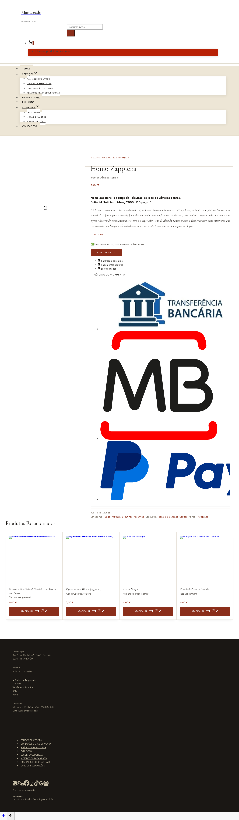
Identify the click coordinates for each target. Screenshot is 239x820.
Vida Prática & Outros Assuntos (110, 157)
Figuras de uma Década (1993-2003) (83, 589)
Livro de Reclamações (33, 765)
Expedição (26, 751)
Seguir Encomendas (32, 754)
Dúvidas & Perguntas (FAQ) (35, 762)
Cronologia (33, 112)
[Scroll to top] (3, 816)
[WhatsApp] (19, 785)
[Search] (71, 33)
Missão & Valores (36, 116)
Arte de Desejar (130, 589)
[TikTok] (36, 785)
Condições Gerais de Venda (36, 744)
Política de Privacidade (33, 747)
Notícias (203, 517)
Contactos (29, 126)
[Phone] (15, 785)
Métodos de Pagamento (34, 758)
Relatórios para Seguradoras (43, 92)
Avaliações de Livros (38, 78)
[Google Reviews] (41, 785)
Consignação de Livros (40, 88)
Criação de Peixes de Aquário (194, 589)
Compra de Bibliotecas (39, 83)
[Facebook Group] (46, 785)
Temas (26, 68)
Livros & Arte (31, 97)
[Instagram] (31, 785)
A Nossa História (36, 121)
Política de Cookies (31, 740)
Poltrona (28, 102)
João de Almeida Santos (173, 517)
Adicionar (104, 252)
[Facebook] (26, 785)
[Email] (22, 785)
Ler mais (98, 234)
